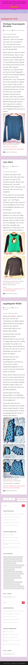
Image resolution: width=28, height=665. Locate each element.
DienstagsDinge (19, 559)
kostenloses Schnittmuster (9, 571)
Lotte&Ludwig (14, 573)
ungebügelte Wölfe (12, 303)
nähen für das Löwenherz (9, 582)
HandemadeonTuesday (8, 565)
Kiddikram (13, 567)
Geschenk (14, 563)
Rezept (14, 586)
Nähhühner (13, 584)
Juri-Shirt (8, 162)
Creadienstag (19, 557)
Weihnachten (17, 588)
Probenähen (6, 586)
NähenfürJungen (18, 582)
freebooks (20, 561)
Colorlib (13, 663)
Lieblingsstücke (20, 149)
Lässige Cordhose (14, 540)
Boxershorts (10, 480)
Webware (12, 588)
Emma (6, 534)
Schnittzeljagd (20, 586)
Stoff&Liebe (6, 588)
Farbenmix (9, 561)
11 (13, 499)
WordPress (22, 663)
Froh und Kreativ (9, 487)
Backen (5, 557)
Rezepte (11, 534)
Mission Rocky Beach (8, 517)
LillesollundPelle (7, 573)
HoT (22, 289)
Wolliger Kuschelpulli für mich (14, 25)
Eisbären (13, 316)
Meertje (18, 575)
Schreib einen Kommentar (18, 30)
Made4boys (6, 575)
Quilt (11, 586)
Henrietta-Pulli (6, 525)
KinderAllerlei (12, 290)
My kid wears (14, 578)
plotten (18, 584)
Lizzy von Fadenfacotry (12, 146)
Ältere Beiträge (21, 499)
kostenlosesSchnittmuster (9, 569)
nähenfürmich (6, 584)
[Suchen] (23, 505)
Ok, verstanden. (14, 6)
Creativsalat (11, 149)
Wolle (23, 588)
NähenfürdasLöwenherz (9, 580)
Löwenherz (21, 573)
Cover (14, 557)
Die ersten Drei (14, 281)
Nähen (19, 578)
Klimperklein (18, 567)
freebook (14, 561)
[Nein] (26, 4)
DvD (15, 149)
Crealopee (6, 559)
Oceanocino (8, 144)
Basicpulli (10, 557)
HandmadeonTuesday (19, 565)
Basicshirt (9, 279)
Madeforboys (12, 575)
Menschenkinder (7, 578)
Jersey (8, 567)
